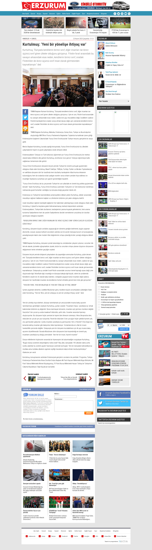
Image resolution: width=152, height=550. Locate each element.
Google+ (86, 536)
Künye (43, 536)
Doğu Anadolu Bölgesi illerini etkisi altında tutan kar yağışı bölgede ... (82, 459)
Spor (83, 14)
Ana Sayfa (25, 14)
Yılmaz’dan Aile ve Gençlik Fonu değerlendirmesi (69, 378)
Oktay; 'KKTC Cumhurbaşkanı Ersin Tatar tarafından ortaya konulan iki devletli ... (81, 488)
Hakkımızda (32, 536)
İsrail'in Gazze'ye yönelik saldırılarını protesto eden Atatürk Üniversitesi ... (33, 517)
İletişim (53, 536)
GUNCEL (33, 39)
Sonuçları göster (105, 314)
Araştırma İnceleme (93, 14)
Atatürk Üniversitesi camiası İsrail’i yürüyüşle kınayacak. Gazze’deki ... (58, 517)
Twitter (76, 536)
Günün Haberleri (121, 536)
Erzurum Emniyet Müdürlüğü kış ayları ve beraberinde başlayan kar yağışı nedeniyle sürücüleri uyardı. (33, 489)
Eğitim (59, 14)
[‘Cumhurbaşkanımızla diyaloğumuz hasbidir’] (32, 381)
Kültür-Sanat (66, 14)
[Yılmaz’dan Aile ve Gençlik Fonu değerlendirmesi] (82, 381)
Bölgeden (104, 14)
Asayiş (39, 14)
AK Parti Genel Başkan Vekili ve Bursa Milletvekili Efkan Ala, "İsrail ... (58, 490)
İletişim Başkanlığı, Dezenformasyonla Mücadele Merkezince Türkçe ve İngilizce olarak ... (35, 462)
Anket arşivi (115, 314)
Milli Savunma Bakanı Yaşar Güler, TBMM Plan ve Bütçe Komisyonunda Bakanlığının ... (83, 517)
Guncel (33, 14)
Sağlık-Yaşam (76, 14)
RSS (97, 536)
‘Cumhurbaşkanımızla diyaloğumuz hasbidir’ (44, 378)
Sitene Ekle (107, 536)
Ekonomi (52, 14)
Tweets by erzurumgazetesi (106, 423)
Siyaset (45, 14)
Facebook (65, 536)
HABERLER (26, 39)
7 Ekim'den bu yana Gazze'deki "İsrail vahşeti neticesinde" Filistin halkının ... (58, 459)
